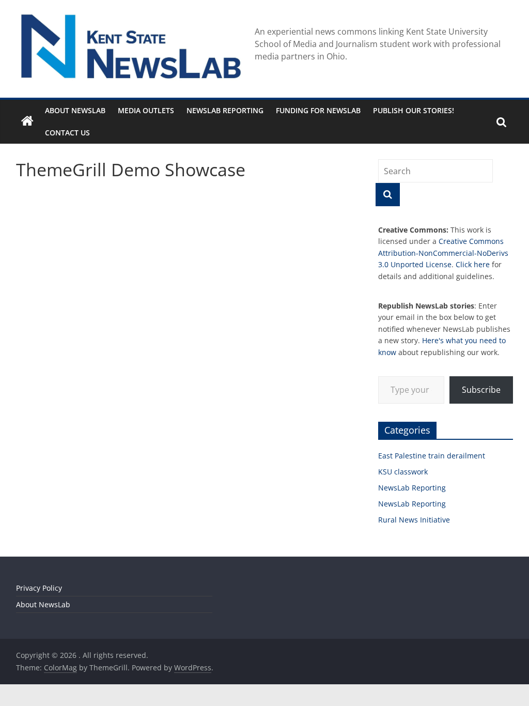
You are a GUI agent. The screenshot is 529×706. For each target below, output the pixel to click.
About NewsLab (75, 110)
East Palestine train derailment (431, 456)
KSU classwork (403, 472)
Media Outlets (146, 110)
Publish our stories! (413, 110)
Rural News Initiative (414, 520)
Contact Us (67, 132)
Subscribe (481, 389)
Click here (473, 264)
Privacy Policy (39, 588)
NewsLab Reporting (224, 110)
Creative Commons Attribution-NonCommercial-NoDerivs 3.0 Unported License (443, 252)
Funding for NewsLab (318, 110)
